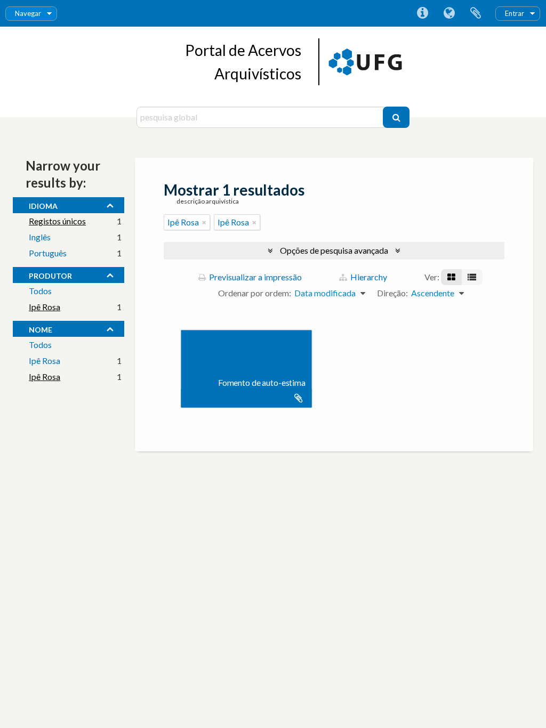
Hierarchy (368, 277)
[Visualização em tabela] (472, 277)
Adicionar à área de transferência (298, 398)
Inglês (40, 237)
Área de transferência (475, 13)
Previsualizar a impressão (254, 277)
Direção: (392, 293)
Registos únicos (57, 221)
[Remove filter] (204, 222)
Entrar (514, 13)
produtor (50, 274)
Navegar (28, 13)
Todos (40, 291)
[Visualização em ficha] (451, 277)
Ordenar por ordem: (254, 293)
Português (48, 253)
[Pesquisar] (396, 117)
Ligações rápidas (422, 13)
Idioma (449, 13)
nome (40, 328)
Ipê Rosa (44, 307)
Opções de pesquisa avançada (334, 250)
